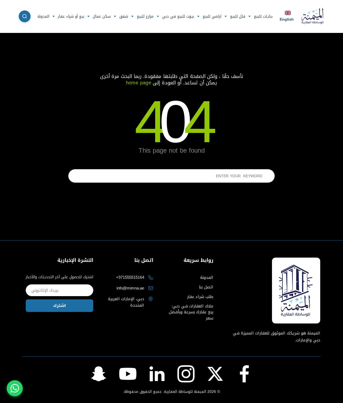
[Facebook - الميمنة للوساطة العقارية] (244, 373)
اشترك (59, 305)
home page (138, 82)
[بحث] (25, 16)
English (287, 19)
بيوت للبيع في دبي (178, 16)
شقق (123, 16)
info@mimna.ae (130, 288)
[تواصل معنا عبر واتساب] (15, 388)
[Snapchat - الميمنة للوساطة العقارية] (98, 373)
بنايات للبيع (263, 16)
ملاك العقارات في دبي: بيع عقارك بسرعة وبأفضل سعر (191, 312)
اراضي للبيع (212, 16)
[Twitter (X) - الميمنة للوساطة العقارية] (215, 373)
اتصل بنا (206, 287)
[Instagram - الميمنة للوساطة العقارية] (186, 373)
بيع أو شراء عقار (71, 16)
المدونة (43, 16)
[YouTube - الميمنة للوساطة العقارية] (127, 373)
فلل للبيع (237, 16)
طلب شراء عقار (200, 297)
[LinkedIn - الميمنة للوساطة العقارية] (157, 373)
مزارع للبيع (145, 16)
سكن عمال (102, 16)
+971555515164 (130, 277)
